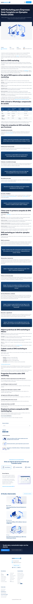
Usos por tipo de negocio (4, 594)
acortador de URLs (19, 345)
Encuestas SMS (3, 580)
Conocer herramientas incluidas (16, 549)
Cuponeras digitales (3, 577)
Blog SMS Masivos (3, 591)
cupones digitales (25, 196)
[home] (5, 2)
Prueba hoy (29, 2)
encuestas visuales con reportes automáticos (10, 196)
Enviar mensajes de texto (20, 574)
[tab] (6, 467)
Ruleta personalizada (12, 575)
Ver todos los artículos (27, 493)
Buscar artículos (5, 423)
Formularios (11, 574)
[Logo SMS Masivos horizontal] (16, 558)
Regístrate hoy (5, 550)
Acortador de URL (12, 578)
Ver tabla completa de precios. (5, 364)
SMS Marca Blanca (19, 578)
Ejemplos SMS (3, 590)
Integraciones (19, 582)
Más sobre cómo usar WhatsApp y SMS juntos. (22, 99)
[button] (25, 2)
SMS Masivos (26, 70)
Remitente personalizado (20, 575)
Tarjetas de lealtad (3, 576)
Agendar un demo (16, 565)
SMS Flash (18, 579)
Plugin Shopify (12, 579)
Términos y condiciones (4, 595)
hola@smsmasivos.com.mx (17, 562)
